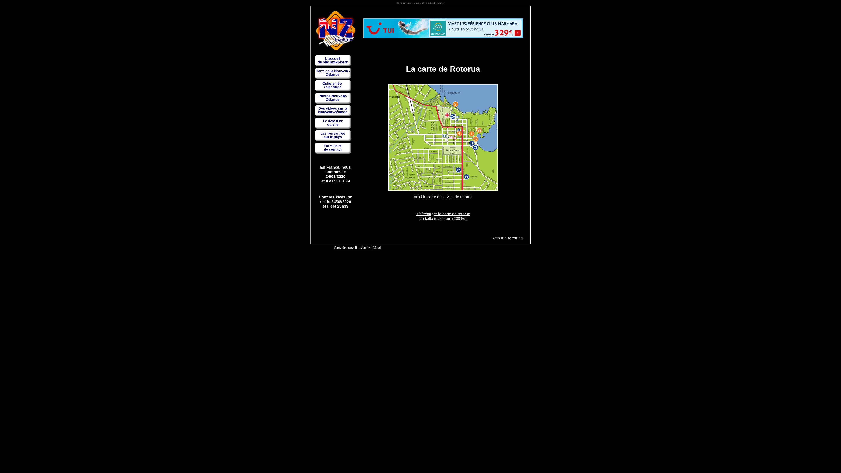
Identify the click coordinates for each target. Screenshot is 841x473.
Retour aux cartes (507, 238)
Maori (377, 247)
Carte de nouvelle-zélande (352, 247)
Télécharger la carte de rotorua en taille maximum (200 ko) (443, 216)
